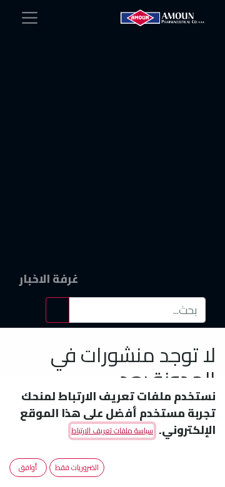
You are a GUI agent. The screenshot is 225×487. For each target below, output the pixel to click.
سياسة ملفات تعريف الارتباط (112, 431)
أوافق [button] (28, 467)
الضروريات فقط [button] (77, 467)
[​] (48, 117)
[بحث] (57, 310)
